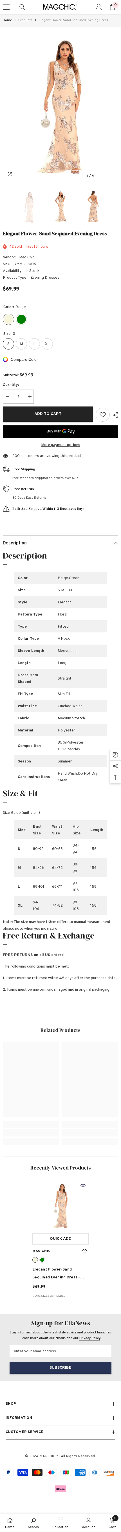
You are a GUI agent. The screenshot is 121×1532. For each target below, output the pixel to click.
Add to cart (47, 414)
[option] (60, 104)
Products (25, 20)
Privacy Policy (89, 1338)
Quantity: (11, 385)
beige (35, 1260)
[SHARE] (114, 415)
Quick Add (60, 1238)
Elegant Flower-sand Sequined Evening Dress (56, 1274)
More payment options (60, 445)
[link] (31, 1133)
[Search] (22, 7)
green (42, 1260)
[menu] (6, 7)
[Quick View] (83, 1185)
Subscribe (60, 1367)
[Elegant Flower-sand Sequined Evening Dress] (60, 1205)
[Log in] (99, 7)
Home (7, 20)
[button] (102, 176)
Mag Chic (27, 257)
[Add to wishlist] (103, 415)
